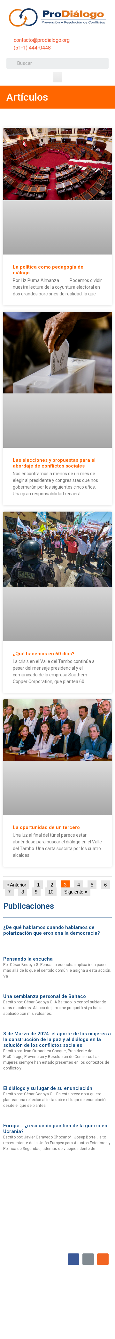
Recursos (97, 1310)
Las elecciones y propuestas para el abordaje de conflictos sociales (54, 463)
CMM (100, 1325)
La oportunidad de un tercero (46, 827)
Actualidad (96, 1296)
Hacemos (72, 1296)
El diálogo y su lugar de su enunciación (47, 1088)
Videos (76, 1310)
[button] (57, 77)
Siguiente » (75, 891)
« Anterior (16, 884)
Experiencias (21, 1310)
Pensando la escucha (28, 959)
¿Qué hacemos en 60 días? (43, 654)
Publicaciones (51, 1310)
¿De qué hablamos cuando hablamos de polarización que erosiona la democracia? (51, 930)
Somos (51, 1296)
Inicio (34, 1296)
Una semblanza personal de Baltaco (44, 996)
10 (52, 890)
